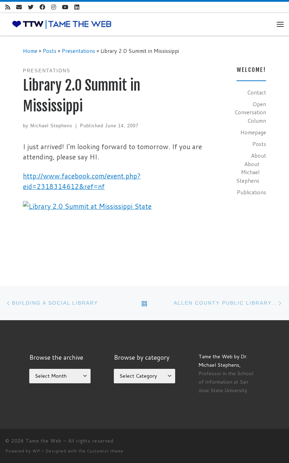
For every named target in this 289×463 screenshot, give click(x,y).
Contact (256, 92)
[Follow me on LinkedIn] (76, 7)
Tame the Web (44, 441)
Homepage (253, 132)
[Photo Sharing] (87, 205)
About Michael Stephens (247, 172)
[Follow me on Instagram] (53, 7)
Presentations (78, 51)
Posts (49, 51)
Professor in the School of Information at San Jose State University (225, 382)
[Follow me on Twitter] (30, 7)
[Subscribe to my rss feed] (7, 7)
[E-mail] (19, 7)
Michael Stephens (51, 125)
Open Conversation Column (250, 112)
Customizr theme (105, 451)
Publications (251, 192)
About (258, 155)
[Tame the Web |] (61, 23)
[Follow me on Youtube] (65, 7)
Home (30, 51)
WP (36, 451)
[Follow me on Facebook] (42, 7)
